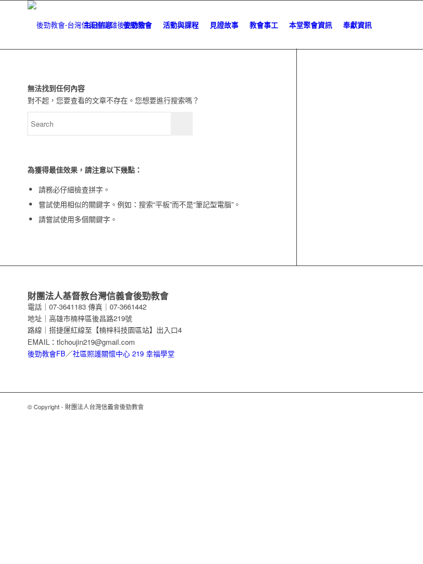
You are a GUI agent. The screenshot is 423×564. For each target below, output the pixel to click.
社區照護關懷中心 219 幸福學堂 (124, 353)
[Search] (386, 25)
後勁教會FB (47, 353)
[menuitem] (98, 25)
